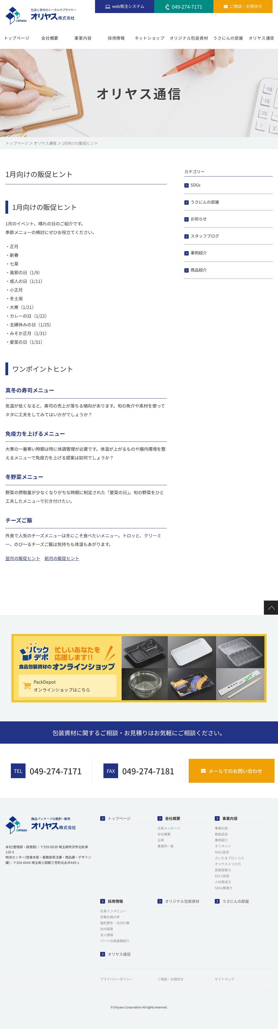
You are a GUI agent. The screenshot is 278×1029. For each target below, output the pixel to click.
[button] (19, 879)
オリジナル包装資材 (189, 38)
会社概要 (49, 38)
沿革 (160, 840)
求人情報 (106, 934)
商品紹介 (199, 270)
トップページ (17, 38)
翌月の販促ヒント (22, 558)
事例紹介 (199, 252)
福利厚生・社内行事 (114, 922)
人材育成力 (223, 881)
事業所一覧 (165, 846)
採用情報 (116, 38)
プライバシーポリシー (116, 979)
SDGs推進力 (223, 887)
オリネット (223, 846)
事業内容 (82, 38)
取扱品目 (221, 834)
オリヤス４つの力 (228, 863)
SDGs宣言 (222, 852)
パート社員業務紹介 (114, 940)
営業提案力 (223, 869)
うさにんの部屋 (228, 38)
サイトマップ (224, 979)
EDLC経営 (222, 875)
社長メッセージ (168, 828)
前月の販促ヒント (62, 558)
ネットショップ (150, 38)
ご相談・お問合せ (170, 979)
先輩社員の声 (110, 916)
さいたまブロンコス (229, 858)
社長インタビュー (113, 910)
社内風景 (106, 928)
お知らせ (199, 219)
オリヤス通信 (261, 38)
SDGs (195, 185)
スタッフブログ (205, 236)
